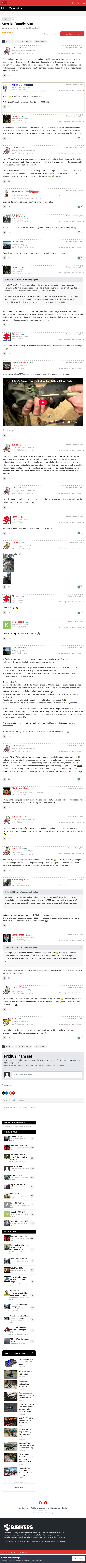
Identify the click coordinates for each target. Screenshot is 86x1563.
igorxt (9, 1284)
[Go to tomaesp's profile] (7, 119)
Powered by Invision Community (43, 1513)
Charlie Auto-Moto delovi (19, 1259)
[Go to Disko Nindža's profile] (7, 938)
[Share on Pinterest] (13, 1093)
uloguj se (76, 1060)
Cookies (65, 1508)
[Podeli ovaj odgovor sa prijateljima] (83, 53)
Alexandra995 (14, 1261)
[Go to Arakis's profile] (7, 88)
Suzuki (38, 28)
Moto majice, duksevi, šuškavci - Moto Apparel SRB (19, 1329)
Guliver (15, 241)
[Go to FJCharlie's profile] (7, 193)
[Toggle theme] (32, 1353)
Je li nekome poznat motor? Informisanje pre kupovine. (19, 1157)
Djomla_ (15, 334)
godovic (12, 1196)
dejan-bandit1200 (20, 362)
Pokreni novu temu (50, 34)
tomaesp (16, 116)
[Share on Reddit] (10, 1093)
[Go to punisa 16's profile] (7, 51)
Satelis (12, 1178)
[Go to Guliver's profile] (7, 245)
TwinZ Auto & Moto (17, 1268)
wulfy (11, 1223)
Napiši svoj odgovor (72, 34)
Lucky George (12, 1334)
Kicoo (14, 1018)
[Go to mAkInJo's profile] (7, 219)
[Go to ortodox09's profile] (7, 651)
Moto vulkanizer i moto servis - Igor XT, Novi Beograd (18, 1279)
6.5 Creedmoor (14, 1205)
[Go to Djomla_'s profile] (7, 337)
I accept (79, 1559)
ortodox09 (17, 647)
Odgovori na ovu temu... (25, 1075)
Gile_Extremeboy (20, 788)
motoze (12, 1214)
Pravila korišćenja (36, 1560)
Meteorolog (17, 879)
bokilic (12, 1343)
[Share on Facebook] (6, 1093)
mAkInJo (16, 216)
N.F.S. (9, 1161)
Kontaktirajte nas (53, 1508)
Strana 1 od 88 (40, 42)
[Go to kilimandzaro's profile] (7, 625)
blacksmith (13, 1320)
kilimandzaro (18, 621)
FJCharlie (16, 191)
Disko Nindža (18, 934)
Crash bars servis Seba (18, 1146)
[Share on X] (3, 1093)
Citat (9, 75)
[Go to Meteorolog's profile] (7, 882)
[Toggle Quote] (6, 280)
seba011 (12, 1148)
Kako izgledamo (16, 1166)
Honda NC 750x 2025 (17, 1212)
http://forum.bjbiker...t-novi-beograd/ (27, 96)
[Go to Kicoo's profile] (7, 1022)
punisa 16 (14, 28)
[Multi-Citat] (4, 75)
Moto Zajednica (11, 8)
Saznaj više (19, 1487)
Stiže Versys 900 (16, 1136)
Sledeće (25, 42)
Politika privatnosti (38, 1508)
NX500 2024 (14, 1194)
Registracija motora (17, 1185)
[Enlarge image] (15, 65)
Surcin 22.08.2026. (17, 1203)
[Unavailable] (8, 559)
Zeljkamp (13, 1270)
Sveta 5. (12, 1187)
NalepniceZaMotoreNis (15, 1297)
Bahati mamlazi (16, 1175)
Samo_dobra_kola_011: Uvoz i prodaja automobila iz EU (19, 1247)
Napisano (74, 47)
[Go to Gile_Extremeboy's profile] (7, 791)
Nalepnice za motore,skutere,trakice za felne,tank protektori (19, 1293)
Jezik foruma (23, 1508)
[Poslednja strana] (30, 41)
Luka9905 (11, 1252)
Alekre (12, 1139)
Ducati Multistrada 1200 (19, 1221)
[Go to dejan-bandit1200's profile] (7, 366)
